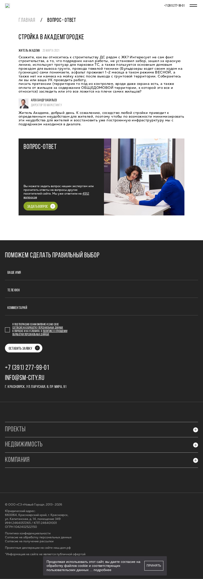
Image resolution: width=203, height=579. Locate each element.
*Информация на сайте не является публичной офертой (45, 554)
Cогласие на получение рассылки (29, 541)
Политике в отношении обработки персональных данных (39, 333)
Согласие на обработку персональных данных (37, 327)
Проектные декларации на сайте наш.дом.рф (38, 548)
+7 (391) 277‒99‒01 (174, 6)
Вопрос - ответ (61, 20)
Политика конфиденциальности (28, 533)
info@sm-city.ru (25, 378)
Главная (27, 20)
